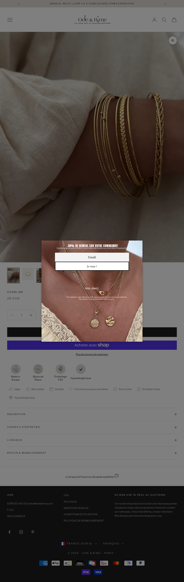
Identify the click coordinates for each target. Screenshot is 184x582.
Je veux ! (92, 266)
